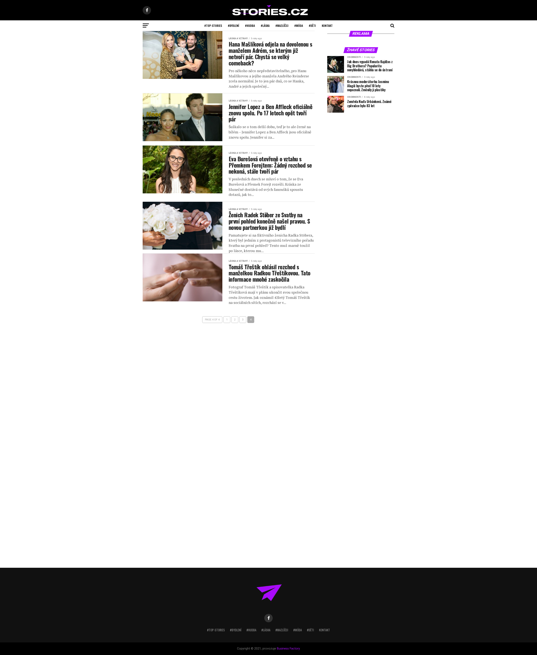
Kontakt (327, 25)
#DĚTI (312, 25)
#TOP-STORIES (213, 25)
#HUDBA (250, 25)
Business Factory (288, 648)
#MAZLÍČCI (281, 25)
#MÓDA (298, 25)
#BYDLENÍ (233, 25)
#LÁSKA (265, 25)
